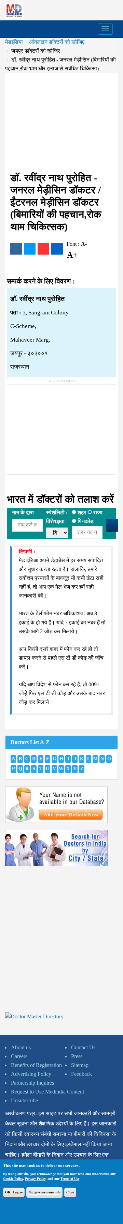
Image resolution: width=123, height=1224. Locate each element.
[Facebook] (16, 249)
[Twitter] (30, 249)
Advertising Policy (31, 1074)
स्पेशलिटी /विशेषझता (56, 517)
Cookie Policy (13, 1178)
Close (70, 1192)
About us (21, 1047)
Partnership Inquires (32, 1083)
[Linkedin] (57, 249)
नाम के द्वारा (23, 512)
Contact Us (83, 1047)
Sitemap (79, 1065)
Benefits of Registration (36, 1065)
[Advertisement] (61, 122)
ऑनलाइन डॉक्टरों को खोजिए (56, 42)
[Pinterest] (43, 249)
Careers (19, 1056)
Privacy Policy (35, 1178)
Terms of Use (69, 1178)
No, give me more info (44, 1192)
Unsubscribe (24, 1100)
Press (76, 1056)
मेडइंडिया (14, 42)
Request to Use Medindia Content (47, 1091)
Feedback (81, 1074)
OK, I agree (14, 1192)
